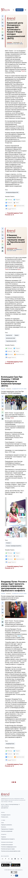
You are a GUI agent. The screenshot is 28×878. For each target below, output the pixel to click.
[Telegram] (15, 858)
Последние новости (5, 814)
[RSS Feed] (21, 858)
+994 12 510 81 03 (5, 806)
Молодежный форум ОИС (12, 192)
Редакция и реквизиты (6, 824)
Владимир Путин (10, 743)
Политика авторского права (8, 849)
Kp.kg (19, 269)
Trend (23, 71)
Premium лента (4, 817)
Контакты (3, 827)
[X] (8, 858)
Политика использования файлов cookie (10, 851)
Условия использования (7, 844)
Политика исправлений (6, 831)
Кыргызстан (9, 335)
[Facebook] (5, 858)
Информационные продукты (8, 839)
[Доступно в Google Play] (15, 865)
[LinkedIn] (18, 858)
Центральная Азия (10, 338)
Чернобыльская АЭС (11, 341)
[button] (2, 16)
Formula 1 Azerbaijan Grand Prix (13, 545)
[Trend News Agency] (5, 794)
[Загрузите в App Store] (5, 865)
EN (11, 875)
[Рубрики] (25, 9)
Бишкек (16, 335)
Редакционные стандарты (7, 829)
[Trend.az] (5, 10)
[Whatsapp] (2, 858)
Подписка (3, 836)
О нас (2, 822)
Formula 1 (8, 542)
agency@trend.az (4, 807)
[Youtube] (12, 858)
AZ (14, 875)
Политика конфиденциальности (8, 846)
